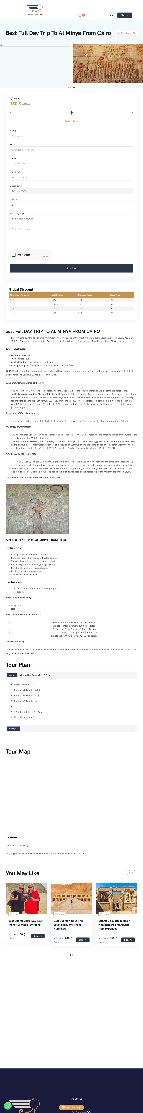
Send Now (71, 268)
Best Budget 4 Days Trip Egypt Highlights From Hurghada (23, 924)
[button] (69, 87)
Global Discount (21, 289)
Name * (13, 130)
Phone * (14, 158)
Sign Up (124, 15)
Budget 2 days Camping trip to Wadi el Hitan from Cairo (116, 923)
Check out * (16, 185)
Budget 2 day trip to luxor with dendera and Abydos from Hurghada (69, 924)
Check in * (15, 172)
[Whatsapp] (8, 1106)
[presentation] (129, 872)
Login (110, 15)
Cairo (53, 337)
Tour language (17, 213)
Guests (13, 199)
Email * (13, 144)
